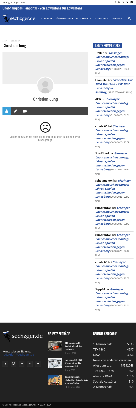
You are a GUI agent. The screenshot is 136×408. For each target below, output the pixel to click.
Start (4, 40)
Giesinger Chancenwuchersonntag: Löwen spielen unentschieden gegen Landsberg (112, 61)
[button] (129, 18)
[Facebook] (115, 2)
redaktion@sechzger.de (18, 355)
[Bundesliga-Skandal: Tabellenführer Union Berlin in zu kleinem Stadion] (55, 380)
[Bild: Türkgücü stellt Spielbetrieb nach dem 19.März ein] (55, 346)
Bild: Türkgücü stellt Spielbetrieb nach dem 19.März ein (73, 346)
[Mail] (21, 364)
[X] (123, 2)
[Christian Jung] (45, 85)
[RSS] (30, 364)
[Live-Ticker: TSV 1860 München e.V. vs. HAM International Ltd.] (55, 363)
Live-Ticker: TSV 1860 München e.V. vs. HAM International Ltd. (73, 363)
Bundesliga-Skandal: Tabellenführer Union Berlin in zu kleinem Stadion (76, 380)
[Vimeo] (127, 2)
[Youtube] (131, 2)
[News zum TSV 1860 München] (18, 18)
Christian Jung (45, 99)
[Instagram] (119, 2)
